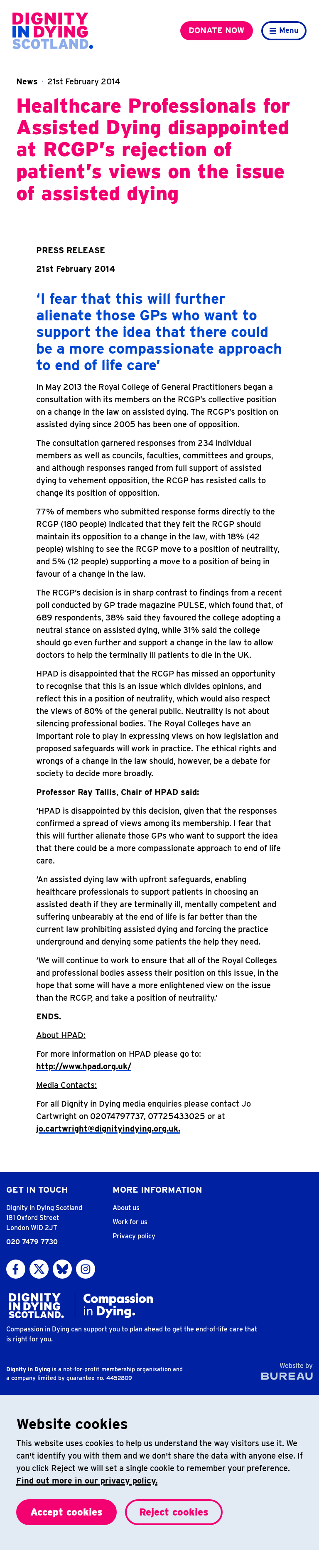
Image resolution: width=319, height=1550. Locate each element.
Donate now (217, 30)
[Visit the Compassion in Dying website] (118, 1305)
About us (126, 1208)
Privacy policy (134, 1236)
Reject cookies (174, 1512)
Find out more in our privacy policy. (86, 1481)
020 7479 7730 (32, 1242)
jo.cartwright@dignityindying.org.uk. (108, 1129)
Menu (289, 30)
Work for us (130, 1222)
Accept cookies (66, 1512)
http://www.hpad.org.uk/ (83, 1066)
